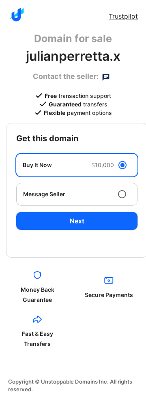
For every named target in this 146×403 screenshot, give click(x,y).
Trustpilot (123, 16)
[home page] (16, 14)
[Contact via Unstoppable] (106, 76)
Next (77, 221)
